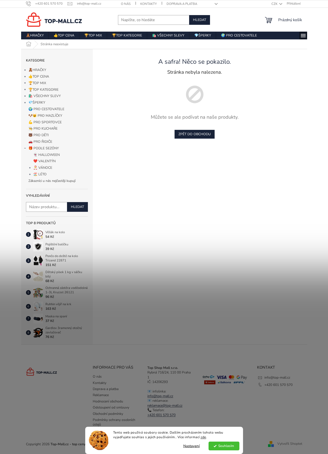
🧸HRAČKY (37, 70)
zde (203, 437)
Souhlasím (226, 446)
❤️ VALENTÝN (44, 161)
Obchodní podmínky (108, 413)
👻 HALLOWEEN (46, 154)
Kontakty (148, 4)
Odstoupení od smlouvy (111, 407)
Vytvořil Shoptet (289, 444)
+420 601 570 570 (161, 415)
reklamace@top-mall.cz (164, 405)
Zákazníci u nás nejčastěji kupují (52, 180)
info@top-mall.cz (160, 396)
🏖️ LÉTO (40, 174)
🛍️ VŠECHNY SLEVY (44, 96)
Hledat (199, 20)
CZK (274, 4)
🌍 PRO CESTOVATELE (46, 109)
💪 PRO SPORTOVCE (45, 122)
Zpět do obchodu (194, 134)
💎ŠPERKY (36, 102)
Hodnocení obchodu (108, 401)
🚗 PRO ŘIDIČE (40, 141)
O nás (126, 4)
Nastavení (191, 446)
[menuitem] (35, 35)
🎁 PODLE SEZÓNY (43, 148)
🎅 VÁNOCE (42, 167)
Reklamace (101, 395)
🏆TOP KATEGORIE (43, 89)
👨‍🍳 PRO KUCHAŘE (43, 128)
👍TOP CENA (38, 76)
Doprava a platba (182, 4)
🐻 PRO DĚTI (38, 135)
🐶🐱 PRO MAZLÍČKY (45, 115)
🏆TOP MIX (37, 83)
